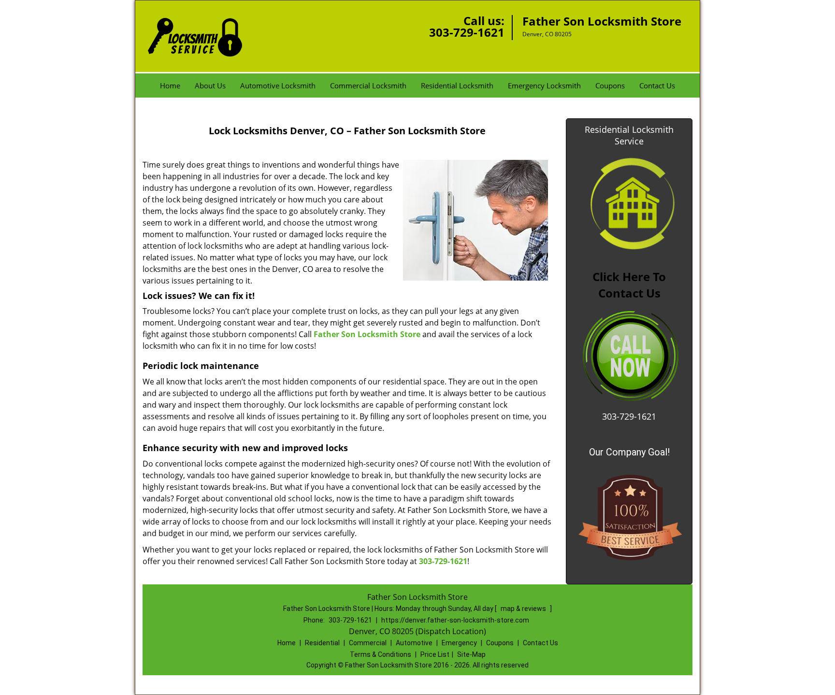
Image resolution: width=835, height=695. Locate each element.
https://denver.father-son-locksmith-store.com (455, 620)
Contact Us (657, 85)
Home (170, 85)
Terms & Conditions (380, 654)
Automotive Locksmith (278, 85)
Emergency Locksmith (544, 85)
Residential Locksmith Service (629, 135)
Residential (322, 643)
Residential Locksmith (457, 85)
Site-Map (471, 654)
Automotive (414, 643)
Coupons (610, 85)
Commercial (368, 643)
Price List (434, 654)
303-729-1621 (466, 32)
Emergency (459, 643)
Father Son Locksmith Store (367, 334)
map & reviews (524, 608)
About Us (210, 85)
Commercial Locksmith (368, 85)
